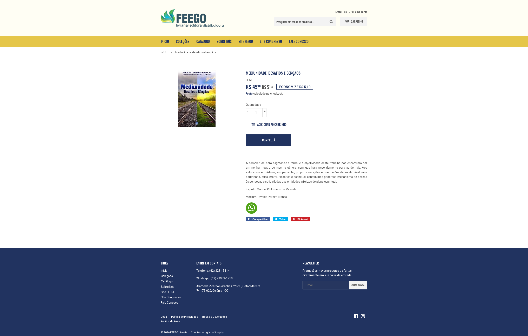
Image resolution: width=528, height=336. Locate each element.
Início (165, 41)
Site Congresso (271, 41)
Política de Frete (170, 321)
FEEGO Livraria (178, 332)
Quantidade (253, 104)
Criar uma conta (358, 12)
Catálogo (203, 41)
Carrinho (356, 21)
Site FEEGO (246, 41)
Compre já (268, 140)
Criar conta (357, 285)
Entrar (338, 12)
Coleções (182, 41)
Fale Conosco (299, 41)
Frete (249, 93)
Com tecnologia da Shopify (207, 332)
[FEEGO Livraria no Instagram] (363, 316)
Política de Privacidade (184, 316)
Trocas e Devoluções (214, 316)
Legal (164, 316)
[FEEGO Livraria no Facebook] (356, 316)
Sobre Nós (224, 41)
